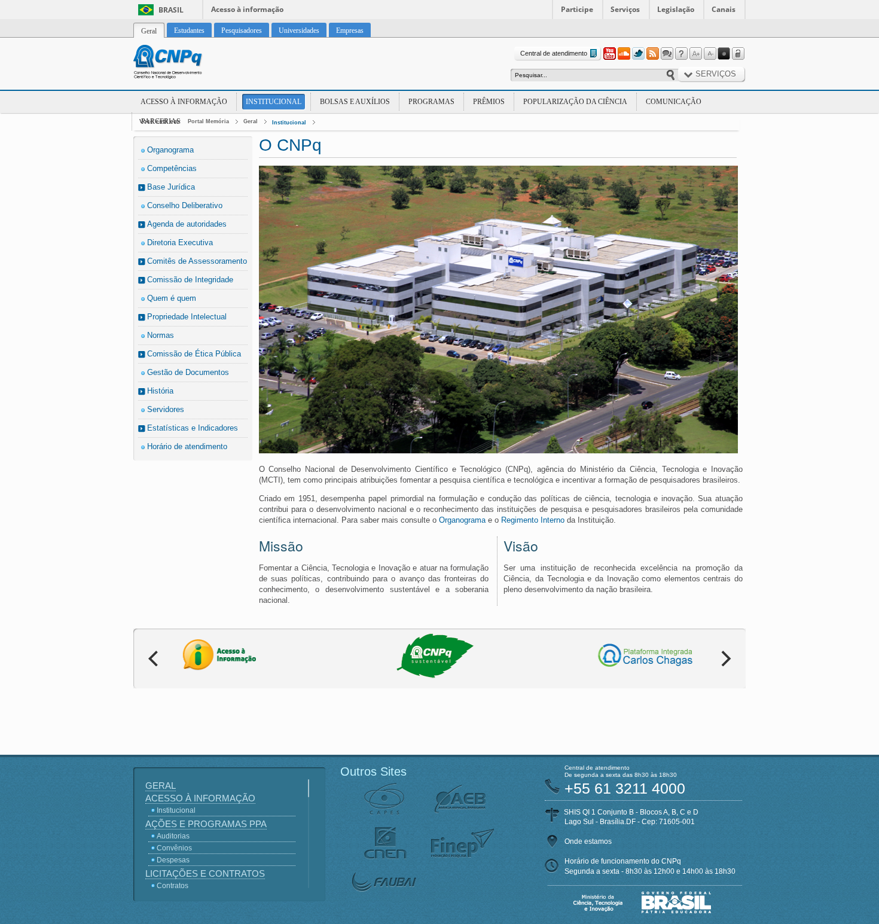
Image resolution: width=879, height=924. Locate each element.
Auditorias (173, 836)
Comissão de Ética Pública (194, 353)
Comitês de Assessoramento (197, 261)
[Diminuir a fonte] (709, 53)
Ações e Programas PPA (206, 824)
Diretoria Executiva (180, 242)
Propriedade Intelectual (187, 316)
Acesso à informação (247, 9)
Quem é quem (171, 298)
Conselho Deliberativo (184, 205)
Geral (250, 121)
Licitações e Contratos (205, 873)
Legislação (675, 9)
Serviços (625, 9)
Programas (431, 101)
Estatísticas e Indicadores (192, 427)
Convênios (174, 848)
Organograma (170, 149)
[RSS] (652, 53)
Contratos (172, 886)
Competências (172, 168)
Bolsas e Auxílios (355, 101)
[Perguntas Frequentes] (681, 53)
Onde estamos (588, 841)
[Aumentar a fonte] (695, 53)
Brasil (171, 10)
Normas (160, 335)
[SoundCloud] (623, 53)
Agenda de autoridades (187, 223)
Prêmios (489, 101)
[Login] (738, 53)
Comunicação (673, 101)
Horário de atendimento (187, 446)
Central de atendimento (553, 53)
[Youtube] (609, 53)
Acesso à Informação (184, 101)
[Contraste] (724, 53)
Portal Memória (208, 121)
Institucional (273, 101)
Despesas (173, 860)
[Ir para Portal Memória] (182, 63)
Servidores (165, 409)
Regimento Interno (532, 520)
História (160, 390)
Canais (723, 9)
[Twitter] (638, 53)
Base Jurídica (171, 186)
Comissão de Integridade (190, 279)
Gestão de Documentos (188, 372)
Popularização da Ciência (575, 101)
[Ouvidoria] (666, 53)
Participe (577, 9)
